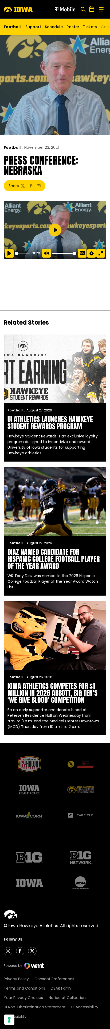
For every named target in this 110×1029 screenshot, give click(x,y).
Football (12, 147)
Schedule (54, 26)
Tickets (90, 28)
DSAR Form (61, 988)
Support (33, 26)
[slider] (22, 253)
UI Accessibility (84, 1007)
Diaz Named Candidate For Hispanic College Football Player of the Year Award (53, 559)
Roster (72, 26)
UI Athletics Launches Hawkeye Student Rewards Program (50, 423)
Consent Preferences (54, 979)
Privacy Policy (16, 979)
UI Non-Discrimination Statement (35, 1007)
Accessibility (15, 1016)
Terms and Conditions (24, 988)
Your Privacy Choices (23, 997)
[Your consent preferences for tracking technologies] (9, 1020)
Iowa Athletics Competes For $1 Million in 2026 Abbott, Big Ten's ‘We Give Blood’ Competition (52, 693)
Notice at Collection (67, 997)
